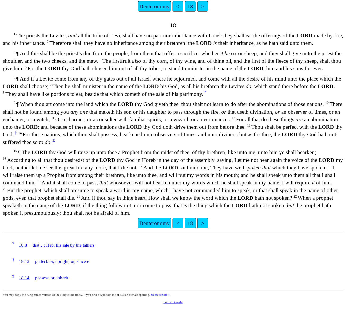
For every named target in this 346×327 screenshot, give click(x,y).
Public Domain (173, 302)
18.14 (24, 277)
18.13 (24, 261)
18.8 (23, 245)
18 (190, 6)
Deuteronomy (154, 6)
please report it (160, 294)
